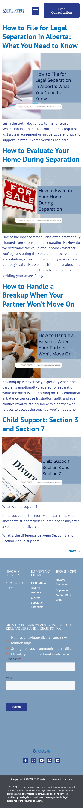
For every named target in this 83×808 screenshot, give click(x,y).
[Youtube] (41, 760)
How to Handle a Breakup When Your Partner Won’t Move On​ (38, 295)
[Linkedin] (57, 760)
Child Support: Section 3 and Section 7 (40, 424)
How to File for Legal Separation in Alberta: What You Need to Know (40, 36)
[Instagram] (33, 760)
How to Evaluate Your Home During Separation (41, 154)
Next (74, 551)
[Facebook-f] (25, 760)
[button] (35, 11)
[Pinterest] (49, 760)
